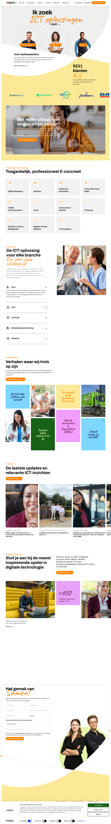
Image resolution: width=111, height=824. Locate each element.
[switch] (44, 821)
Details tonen (81, 821)
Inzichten (48, 3)
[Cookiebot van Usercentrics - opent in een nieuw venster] (9, 821)
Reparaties (87, 3)
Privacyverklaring (20, 733)
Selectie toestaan (98, 809)
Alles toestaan (98, 805)
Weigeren (98, 814)
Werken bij (65, 3)
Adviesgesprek (97, 2)
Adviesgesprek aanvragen (15, 738)
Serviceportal (78, 3)
